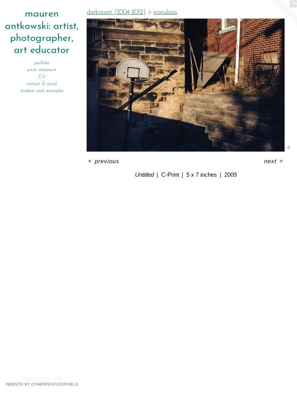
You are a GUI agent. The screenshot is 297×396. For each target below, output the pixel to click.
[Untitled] (186, 85)
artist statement (41, 70)
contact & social (42, 84)
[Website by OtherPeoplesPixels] (281, 15)
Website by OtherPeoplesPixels (42, 384)
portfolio (42, 63)
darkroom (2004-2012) (116, 12)
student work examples (41, 91)
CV (42, 77)
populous (165, 12)
